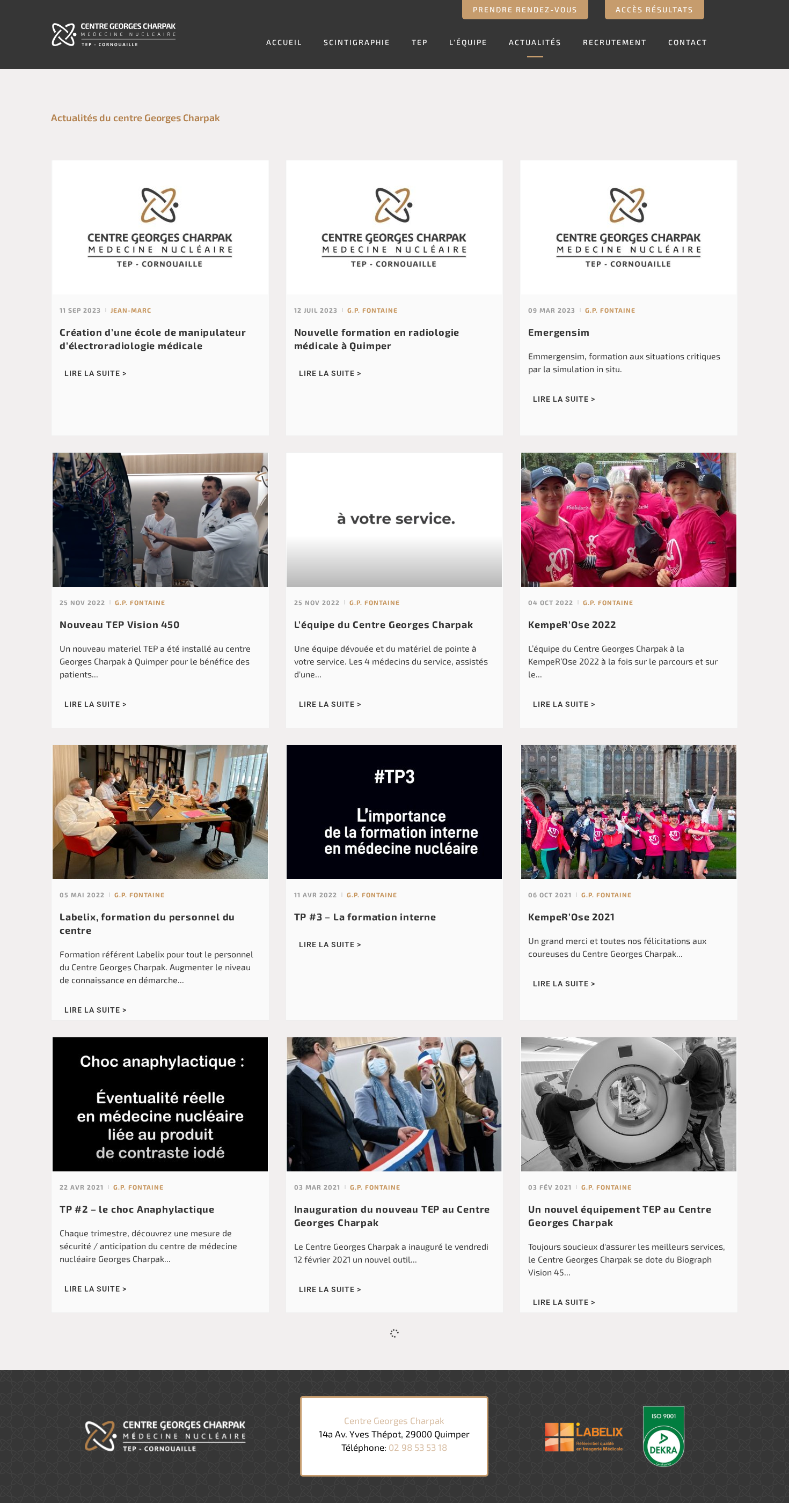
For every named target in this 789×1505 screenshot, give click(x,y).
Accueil (284, 42)
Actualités (535, 42)
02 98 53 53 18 (418, 1447)
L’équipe (468, 42)
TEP (420, 42)
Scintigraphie (357, 42)
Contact (687, 42)
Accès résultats (654, 9)
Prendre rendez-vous (525, 9)
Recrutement (615, 42)
